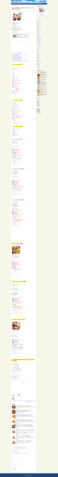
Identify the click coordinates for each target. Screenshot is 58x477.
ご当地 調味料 (39, 39)
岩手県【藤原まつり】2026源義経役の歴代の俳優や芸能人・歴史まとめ (43, 94)
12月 (38, 67)
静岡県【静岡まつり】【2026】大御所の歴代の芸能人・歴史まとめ (43, 82)
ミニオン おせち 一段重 (16, 56)
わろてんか (38, 23)
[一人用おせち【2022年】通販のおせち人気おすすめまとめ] (13, 416)
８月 (37, 60)
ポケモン (25, 400)
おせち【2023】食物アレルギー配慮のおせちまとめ (23, 410)
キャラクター (14, 400)
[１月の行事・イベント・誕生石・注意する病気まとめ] (13, 437)
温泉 (37, 27)
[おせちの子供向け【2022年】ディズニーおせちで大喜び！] (13, 442)
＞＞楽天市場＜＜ (14, 120)
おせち (18, 400)
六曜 (37, 59)
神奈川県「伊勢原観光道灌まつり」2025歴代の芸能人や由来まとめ (43, 85)
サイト (13, 466)
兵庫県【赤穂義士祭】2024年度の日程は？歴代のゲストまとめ (43, 92)
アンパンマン (31, 401)
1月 (34, 10)
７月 (37, 58)
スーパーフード (39, 24)
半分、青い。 (39, 31)
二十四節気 (38, 68)
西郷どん (38, 28)
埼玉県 (38, 32)
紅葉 (37, 26)
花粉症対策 (38, 57)
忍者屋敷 (38, 25)
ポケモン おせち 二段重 (15, 58)
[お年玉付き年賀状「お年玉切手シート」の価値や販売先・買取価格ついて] (13, 431)
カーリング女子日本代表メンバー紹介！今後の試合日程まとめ (43, 80)
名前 (12, 461)
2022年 (28, 401)
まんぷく (38, 34)
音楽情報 (38, 64)
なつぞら (38, 36)
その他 (38, 38)
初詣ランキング (39, 37)
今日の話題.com (15, 1)
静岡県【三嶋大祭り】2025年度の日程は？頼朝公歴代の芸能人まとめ (43, 75)
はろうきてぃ (32, 400)
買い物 (38, 63)
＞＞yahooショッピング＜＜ (15, 123)
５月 (37, 55)
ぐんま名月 (38, 41)
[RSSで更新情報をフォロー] (45, 0)
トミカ (34, 401)
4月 (38, 99)
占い (37, 33)
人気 (16, 400)
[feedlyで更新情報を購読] (44, 0)
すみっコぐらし (29, 400)
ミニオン (23, 400)
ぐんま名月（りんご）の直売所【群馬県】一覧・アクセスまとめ (43, 90)
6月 (37, 56)
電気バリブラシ (39, 40)
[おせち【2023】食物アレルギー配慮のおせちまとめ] (13, 412)
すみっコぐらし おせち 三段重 (16, 59)
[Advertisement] (23, 46)
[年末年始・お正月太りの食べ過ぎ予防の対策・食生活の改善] (13, 426)
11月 (37, 66)
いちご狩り (38, 29)
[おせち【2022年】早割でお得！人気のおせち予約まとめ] (13, 407)
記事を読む (17, 413)
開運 (37, 30)
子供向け (21, 400)
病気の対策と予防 (39, 61)
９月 (37, 62)
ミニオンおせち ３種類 (15, 55)
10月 (38, 65)
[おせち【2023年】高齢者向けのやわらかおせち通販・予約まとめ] (13, 421)
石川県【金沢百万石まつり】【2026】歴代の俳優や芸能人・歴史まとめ (43, 73)
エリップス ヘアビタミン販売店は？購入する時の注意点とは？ (43, 87)
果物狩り (38, 35)
